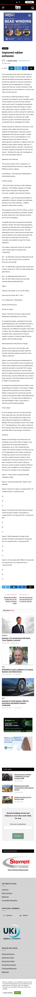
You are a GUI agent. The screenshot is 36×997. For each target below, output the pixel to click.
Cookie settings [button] (8, 993)
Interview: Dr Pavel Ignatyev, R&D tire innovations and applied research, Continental (15, 703)
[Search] (32, 8)
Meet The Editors (7, 893)
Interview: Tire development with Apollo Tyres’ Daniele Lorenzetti (16, 639)
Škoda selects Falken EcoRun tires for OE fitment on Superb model (10, 600)
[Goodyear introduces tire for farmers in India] (7, 799)
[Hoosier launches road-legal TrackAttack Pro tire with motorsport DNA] (7, 777)
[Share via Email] (31, 68)
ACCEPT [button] (17, 993)
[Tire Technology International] (18, 8)
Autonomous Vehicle (8, 961)
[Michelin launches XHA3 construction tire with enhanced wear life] (7, 788)
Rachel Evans (12, 61)
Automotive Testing (8, 958)
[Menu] (3, 8)
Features (5, 48)
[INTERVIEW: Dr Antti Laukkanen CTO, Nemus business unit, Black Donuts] (18, 656)
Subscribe (29, 2)
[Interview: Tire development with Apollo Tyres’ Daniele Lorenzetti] (18, 624)
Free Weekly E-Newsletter (9, 901)
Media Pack (5, 897)
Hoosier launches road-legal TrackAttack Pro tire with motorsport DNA (22, 776)
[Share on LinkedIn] (12, 68)
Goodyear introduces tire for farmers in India (22, 798)
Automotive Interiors (8, 954)
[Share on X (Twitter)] (18, 68)
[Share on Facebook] (25, 68)
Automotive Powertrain (9, 965)
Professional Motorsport (9, 969)
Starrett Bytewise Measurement (18, 870)
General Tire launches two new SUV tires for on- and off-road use (26, 599)
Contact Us (5, 890)
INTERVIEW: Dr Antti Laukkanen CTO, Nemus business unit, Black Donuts (17, 671)
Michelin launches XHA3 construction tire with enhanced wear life (24, 788)
